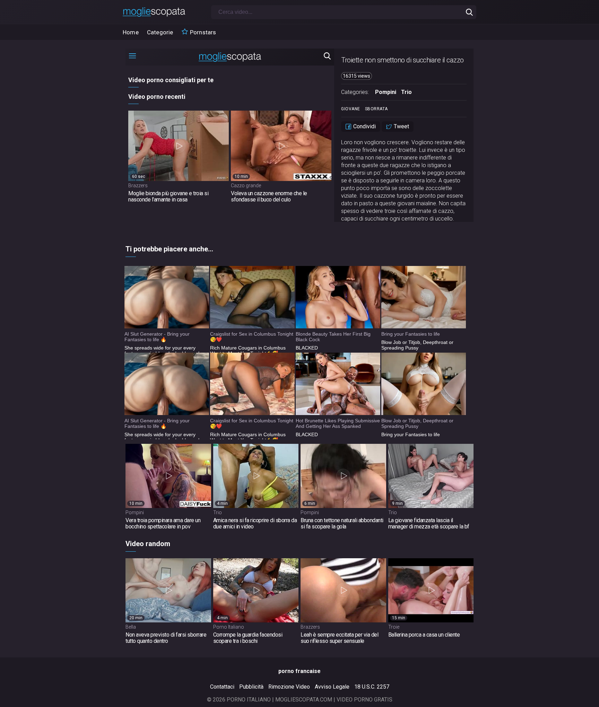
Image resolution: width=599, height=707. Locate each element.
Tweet (400, 126)
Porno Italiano (228, 627)
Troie (393, 627)
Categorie (160, 32)
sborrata (376, 108)
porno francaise (299, 671)
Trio (406, 92)
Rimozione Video (289, 686)
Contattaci (222, 686)
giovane (350, 108)
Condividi (364, 126)
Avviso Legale (332, 686)
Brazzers (310, 627)
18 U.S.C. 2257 (371, 686)
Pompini (385, 92)
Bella (130, 627)
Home (131, 32)
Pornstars (202, 32)
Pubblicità (251, 686)
